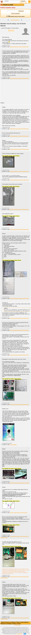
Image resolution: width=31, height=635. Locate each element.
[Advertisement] (15, 92)
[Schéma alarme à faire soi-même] (8, 508)
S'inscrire (21, 2)
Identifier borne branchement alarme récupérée (19, 482)
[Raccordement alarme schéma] (8, 566)
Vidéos (2, 622)
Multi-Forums (11, 30)
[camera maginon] (8, 440)
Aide (26, 2)
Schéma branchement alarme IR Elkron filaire (19, 46)
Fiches (18, 622)
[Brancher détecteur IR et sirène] (21, 559)
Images (14, 623)
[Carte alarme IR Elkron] (8, 400)
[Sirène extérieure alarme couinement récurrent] (21, 19)
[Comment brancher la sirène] (8, 532)
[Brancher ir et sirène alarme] (8, 605)
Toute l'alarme (24, 622)
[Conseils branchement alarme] (8, 478)
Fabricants (3, 623)
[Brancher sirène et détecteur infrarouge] (8, 559)
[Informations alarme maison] (8, 19)
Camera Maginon (13, 444)
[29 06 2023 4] (8, 167)
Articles (19, 623)
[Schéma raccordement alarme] (8, 613)
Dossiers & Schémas (10, 622)
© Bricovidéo (17, 625)
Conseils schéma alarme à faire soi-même (18, 512)
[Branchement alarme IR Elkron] (8, 205)
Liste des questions (15, 19)
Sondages (9, 623)
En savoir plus (19, 633)
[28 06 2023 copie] (8, 225)
